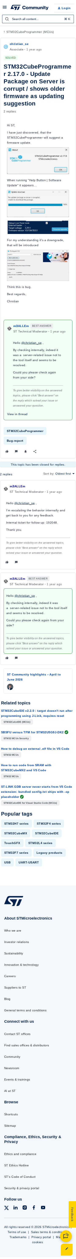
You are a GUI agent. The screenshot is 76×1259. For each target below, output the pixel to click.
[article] (38, 525)
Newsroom (11, 1068)
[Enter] (7, 19)
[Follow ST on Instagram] (24, 1208)
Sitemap (10, 1125)
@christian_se (31, 342)
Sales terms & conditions (48, 1232)
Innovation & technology (21, 964)
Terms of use (17, 1232)
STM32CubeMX (15, 833)
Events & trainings (17, 1079)
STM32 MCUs (11, 755)
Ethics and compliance (20, 1154)
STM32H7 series (16, 823)
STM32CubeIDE (46, 833)
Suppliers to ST (15, 987)
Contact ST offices (17, 1034)
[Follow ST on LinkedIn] (15, 1208)
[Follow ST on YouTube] (43, 1208)
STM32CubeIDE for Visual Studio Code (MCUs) (30, 803)
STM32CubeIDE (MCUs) (17, 722)
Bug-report (15, 440)
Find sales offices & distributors (26, 1045)
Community (12, 1056)
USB (7, 862)
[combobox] (38, 19)
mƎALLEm (21, 326)
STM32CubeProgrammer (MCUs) (30, 32)
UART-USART (29, 862)
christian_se (19, 44)
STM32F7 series (16, 852)
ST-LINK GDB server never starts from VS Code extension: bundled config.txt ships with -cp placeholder (36, 791)
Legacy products (49, 852)
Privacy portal (41, 1237)
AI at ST (10, 1091)
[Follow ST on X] (6, 1209)
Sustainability (13, 953)
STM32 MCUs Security (16, 738)
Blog (7, 999)
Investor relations (16, 942)
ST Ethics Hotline (16, 1165)
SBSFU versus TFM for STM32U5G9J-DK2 (32, 732)
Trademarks (18, 1237)
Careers (10, 976)
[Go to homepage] (13, 906)
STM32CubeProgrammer (25, 431)
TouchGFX (12, 843)
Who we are (12, 930)
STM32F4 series (49, 823)
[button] (4, 8)
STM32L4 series (40, 843)
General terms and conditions (25, 1010)
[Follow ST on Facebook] (33, 1208)
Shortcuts (11, 1114)
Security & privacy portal (21, 1188)
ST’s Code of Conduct (20, 1176)
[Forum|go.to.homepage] (29, 8)
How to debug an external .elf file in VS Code (35, 748)
